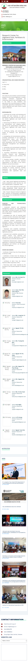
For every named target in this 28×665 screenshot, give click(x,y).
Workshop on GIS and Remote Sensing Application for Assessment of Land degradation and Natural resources (13, 582)
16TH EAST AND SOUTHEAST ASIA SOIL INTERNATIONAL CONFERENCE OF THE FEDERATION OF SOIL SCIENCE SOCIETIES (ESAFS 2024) (14, 532)
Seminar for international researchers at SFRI (12, 605)
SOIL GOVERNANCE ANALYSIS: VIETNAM (11, 506)
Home (2, 27)
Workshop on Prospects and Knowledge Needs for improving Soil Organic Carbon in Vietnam (13, 556)
